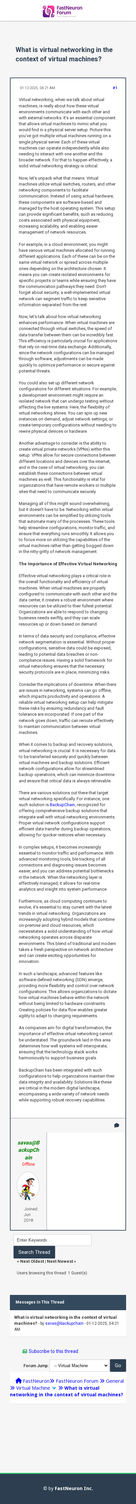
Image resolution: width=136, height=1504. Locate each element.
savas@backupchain (64, 1323)
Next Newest (60, 1261)
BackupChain (62, 804)
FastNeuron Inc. (74, 1488)
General (115, 1380)
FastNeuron (36, 1380)
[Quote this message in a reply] (116, 1125)
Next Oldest (32, 1261)
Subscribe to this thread (53, 1351)
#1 (115, 88)
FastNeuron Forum (77, 1380)
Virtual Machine (33, 1387)
